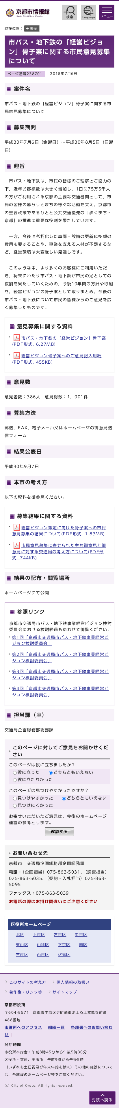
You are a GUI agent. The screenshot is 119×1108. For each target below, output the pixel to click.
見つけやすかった (35, 798)
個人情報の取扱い (73, 982)
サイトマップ (65, 992)
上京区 (39, 935)
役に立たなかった (35, 779)
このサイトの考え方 (28, 982)
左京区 (60, 935)
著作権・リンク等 (25, 992)
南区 (83, 945)
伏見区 (64, 955)
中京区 (81, 935)
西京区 (43, 955)
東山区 (22, 945)
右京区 (22, 955)
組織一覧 (56, 1027)
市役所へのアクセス (23, 1027)
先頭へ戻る (102, 1100)
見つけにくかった (35, 805)
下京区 (64, 945)
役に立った (29, 772)
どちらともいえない (73, 772)
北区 (20, 935)
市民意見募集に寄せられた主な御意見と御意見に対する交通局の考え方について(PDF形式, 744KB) (59, 551)
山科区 (43, 945)
